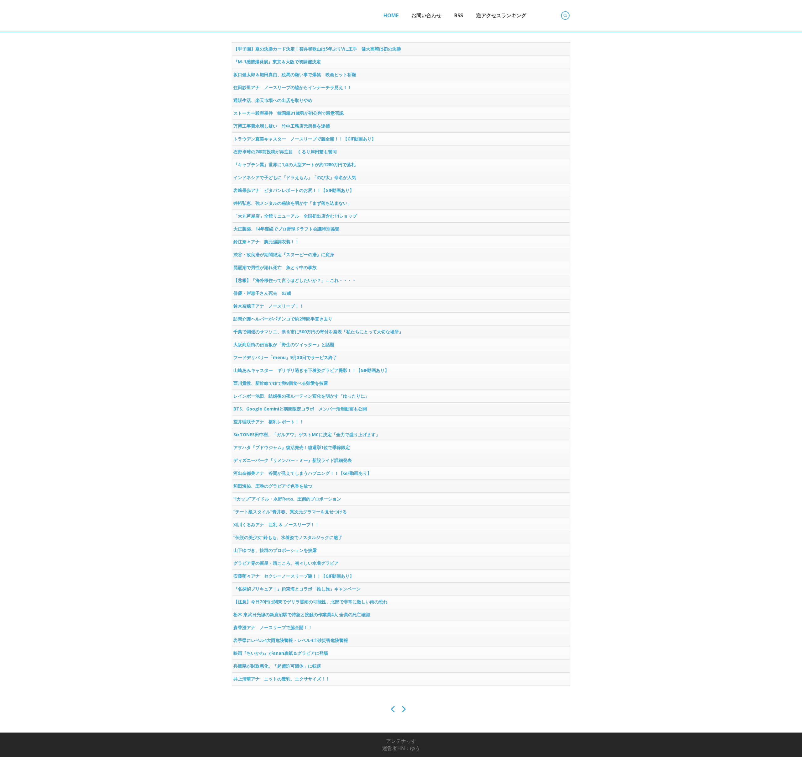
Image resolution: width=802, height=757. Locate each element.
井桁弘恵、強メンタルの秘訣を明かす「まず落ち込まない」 (292, 203)
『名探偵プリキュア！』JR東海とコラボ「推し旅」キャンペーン (297, 589)
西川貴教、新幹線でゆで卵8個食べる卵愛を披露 (280, 383)
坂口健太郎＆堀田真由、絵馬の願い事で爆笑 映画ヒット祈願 (294, 74)
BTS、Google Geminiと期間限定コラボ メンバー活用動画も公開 (300, 409)
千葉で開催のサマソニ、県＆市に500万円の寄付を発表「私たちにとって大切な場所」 (318, 332)
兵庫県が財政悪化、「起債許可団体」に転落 (277, 666)
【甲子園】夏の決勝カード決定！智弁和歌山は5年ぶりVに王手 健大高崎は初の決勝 (317, 49)
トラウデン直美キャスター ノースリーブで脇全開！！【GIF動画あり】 (304, 139)
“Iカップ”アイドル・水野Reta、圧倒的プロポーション (287, 499)
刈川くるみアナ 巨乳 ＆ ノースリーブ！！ (276, 524)
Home (390, 15)
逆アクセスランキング (501, 15)
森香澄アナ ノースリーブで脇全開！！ (272, 627)
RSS (458, 15)
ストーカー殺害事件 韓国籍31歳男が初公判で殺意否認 (288, 113)
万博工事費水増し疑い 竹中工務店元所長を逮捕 (281, 126)
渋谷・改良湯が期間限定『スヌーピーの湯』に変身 (283, 254)
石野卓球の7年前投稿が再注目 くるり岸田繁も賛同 (285, 152)
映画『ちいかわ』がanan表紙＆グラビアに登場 (280, 653)
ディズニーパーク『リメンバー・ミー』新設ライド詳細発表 (292, 460)
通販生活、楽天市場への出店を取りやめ (272, 100)
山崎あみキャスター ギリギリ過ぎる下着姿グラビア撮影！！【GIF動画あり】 (311, 370)
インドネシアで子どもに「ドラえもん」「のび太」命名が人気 (294, 177)
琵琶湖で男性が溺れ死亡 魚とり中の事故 (275, 267)
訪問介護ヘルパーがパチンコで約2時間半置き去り (282, 319)
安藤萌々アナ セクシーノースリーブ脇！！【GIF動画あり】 (293, 576)
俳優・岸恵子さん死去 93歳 (262, 293)
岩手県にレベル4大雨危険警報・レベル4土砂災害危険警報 (290, 640)
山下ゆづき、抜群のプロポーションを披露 (275, 550)
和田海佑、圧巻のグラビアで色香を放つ (272, 486)
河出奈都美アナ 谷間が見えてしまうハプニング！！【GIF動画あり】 (302, 473)
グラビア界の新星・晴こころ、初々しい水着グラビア (286, 563)
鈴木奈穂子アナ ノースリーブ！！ (268, 306)
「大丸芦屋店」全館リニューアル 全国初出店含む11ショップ (295, 216)
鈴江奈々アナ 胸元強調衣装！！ (266, 242)
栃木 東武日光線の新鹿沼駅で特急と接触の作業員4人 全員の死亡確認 (301, 614)
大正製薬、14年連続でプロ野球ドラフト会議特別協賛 (286, 229)
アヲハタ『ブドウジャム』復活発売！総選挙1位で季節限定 (291, 447)
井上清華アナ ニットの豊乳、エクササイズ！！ (281, 679)
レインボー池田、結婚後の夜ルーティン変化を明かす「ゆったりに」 (301, 396)
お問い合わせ (426, 15)
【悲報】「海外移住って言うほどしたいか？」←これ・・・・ (294, 280)
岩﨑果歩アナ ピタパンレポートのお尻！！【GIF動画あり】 (293, 190)
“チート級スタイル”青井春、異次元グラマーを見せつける (290, 512)
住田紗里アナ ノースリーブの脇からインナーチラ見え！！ (292, 87)
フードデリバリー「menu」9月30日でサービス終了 (285, 357)
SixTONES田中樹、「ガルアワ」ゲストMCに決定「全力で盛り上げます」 (306, 434)
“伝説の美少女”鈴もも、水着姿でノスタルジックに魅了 (287, 537)
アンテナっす (401, 741)
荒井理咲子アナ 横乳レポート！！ (268, 422)
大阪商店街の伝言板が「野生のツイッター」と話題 (283, 344)
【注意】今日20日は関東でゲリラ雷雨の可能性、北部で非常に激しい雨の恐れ (310, 602)
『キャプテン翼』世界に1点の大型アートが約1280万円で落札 (294, 164)
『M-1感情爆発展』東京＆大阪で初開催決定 (277, 62)
